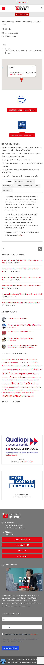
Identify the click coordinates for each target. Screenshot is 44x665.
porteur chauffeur (31, 387)
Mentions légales (29, 659)
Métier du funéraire (23, 383)
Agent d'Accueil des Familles (8, 359)
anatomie (18, 359)
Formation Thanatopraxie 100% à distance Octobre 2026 (21, 302)
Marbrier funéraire (24, 380)
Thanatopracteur (11, 395)
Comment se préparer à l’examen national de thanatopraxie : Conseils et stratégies (23, 346)
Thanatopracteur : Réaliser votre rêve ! (21, 338)
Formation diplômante (13, 369)
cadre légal (31, 359)
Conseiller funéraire (9, 362)
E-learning (16, 366)
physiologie (15, 387)
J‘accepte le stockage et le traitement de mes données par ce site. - (21, 640)
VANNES (8, 48)
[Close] (33, 67)
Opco (10, 387)
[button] (3, 8)
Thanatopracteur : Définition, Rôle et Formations (24, 325)
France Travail (31, 377)
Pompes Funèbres (22, 387)
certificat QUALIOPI (27, 461)
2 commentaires (16, 327)
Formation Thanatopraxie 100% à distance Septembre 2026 (22, 294)
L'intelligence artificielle (13, 380)
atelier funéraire (24, 359)
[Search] (41, 8)
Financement (32, 366)
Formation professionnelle (23, 373)
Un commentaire (16, 340)
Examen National (24, 365)
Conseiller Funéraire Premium (24, 362)
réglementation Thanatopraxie (13, 392)
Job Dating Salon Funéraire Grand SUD (20, 332)
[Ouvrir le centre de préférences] (3, 661)
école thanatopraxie (27, 396)
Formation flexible (24, 369)
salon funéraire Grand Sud (28, 392)
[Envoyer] (40, 249)
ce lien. (21, 235)
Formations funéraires (15, 74)
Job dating (4, 380)
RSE (30, 390)
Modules (8, 384)
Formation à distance (18, 377)
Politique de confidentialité (14, 641)
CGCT (35, 359)
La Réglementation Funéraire (17, 318)
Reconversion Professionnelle (21, 390)
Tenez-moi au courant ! (10, 648)
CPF (34, 362)
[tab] (7, 181)
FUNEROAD (38, 377)
